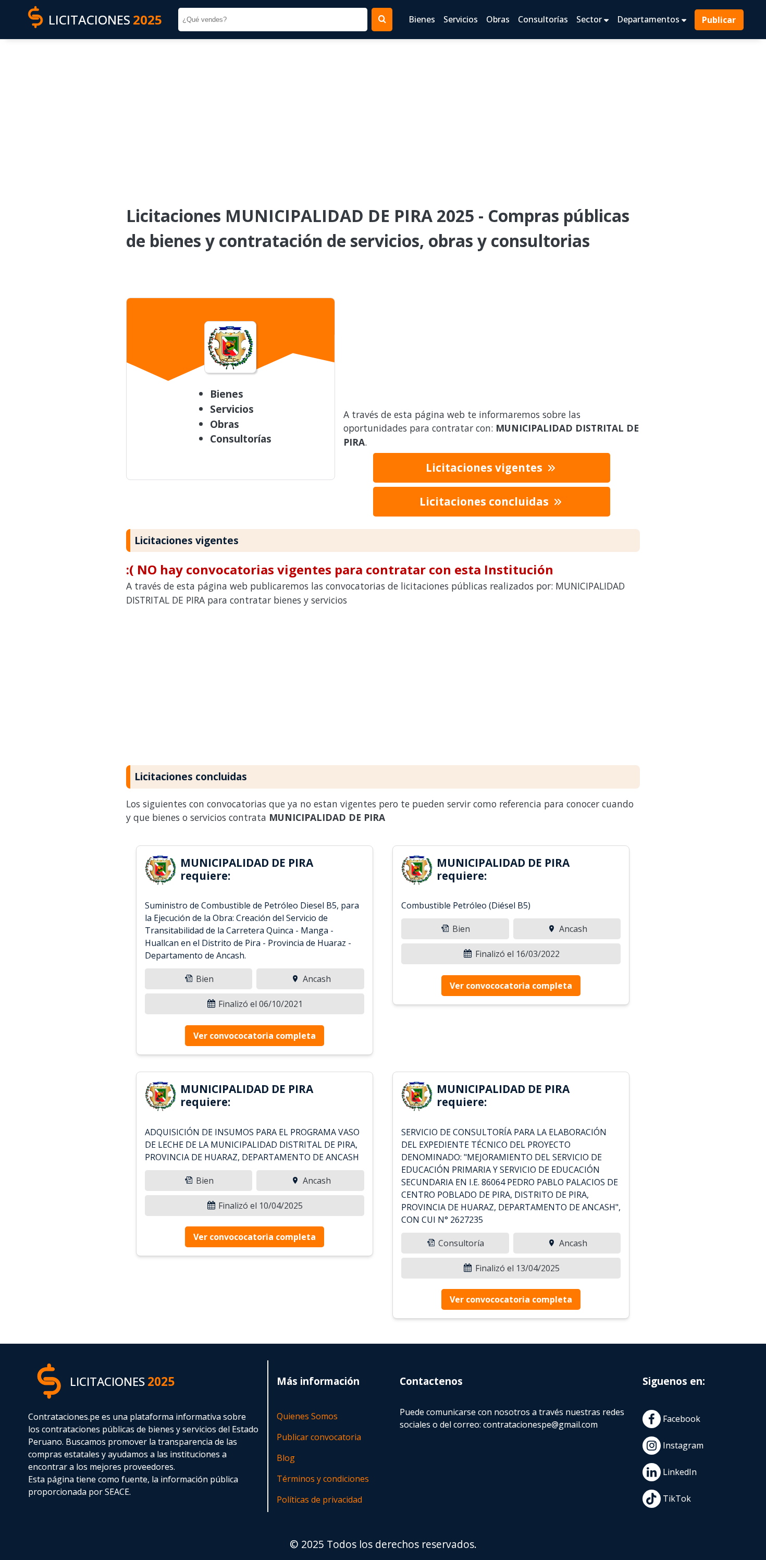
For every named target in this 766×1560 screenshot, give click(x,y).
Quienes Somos (307, 1416)
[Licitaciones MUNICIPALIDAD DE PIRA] (160, 871)
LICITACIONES (105, 19)
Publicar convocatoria (319, 1437)
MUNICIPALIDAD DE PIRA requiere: (246, 869)
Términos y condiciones (323, 1478)
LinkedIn (679, 1472)
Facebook (680, 1418)
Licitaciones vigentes (485, 467)
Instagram (682, 1445)
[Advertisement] (383, 115)
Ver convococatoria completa (254, 1035)
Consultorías (543, 19)
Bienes (422, 19)
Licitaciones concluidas (485, 501)
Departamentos (649, 19)
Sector (590, 19)
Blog (286, 1458)
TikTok (676, 1498)
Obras (498, 19)
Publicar (719, 20)
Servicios (460, 19)
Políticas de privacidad (319, 1499)
